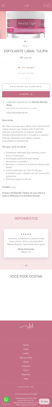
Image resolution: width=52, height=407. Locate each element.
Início (25, 46)
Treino (26, 370)
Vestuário (26, 366)
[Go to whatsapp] (6, 399)
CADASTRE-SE (25, 387)
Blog (26, 379)
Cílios (26, 349)
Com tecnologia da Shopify (26, 394)
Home (26, 345)
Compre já (26, 94)
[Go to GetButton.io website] (6, 404)
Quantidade (26, 73)
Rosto (26, 362)
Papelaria (26, 374)
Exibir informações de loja (17, 112)
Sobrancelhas (26, 358)
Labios (26, 353)
